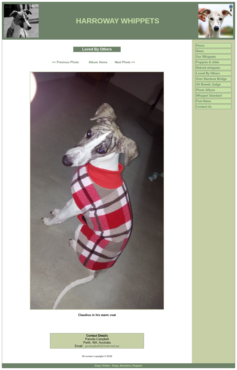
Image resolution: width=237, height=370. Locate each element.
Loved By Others (208, 73)
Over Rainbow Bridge (211, 79)
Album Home (98, 62)
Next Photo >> (125, 62)
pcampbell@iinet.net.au (102, 346)
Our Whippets (206, 56)
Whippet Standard (209, 95)
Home (200, 45)
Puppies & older (207, 62)
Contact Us (204, 106)
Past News (203, 101)
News (200, 51)
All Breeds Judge (208, 84)
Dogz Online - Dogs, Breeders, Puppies (118, 365)
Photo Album (205, 90)
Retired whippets (208, 68)
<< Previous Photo (65, 62)
